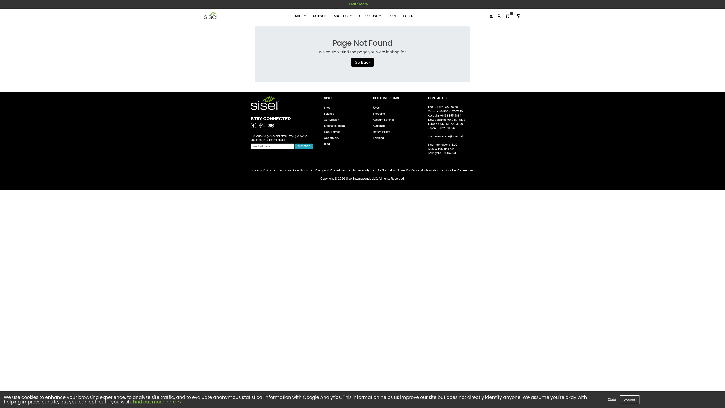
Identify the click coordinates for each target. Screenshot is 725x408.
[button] (211, 15)
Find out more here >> (157, 402)
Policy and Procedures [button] (330, 170)
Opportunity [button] (370, 16)
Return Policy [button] (381, 132)
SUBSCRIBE (304, 146)
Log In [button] (408, 16)
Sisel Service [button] (332, 132)
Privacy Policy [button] (261, 170)
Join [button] (392, 16)
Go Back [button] (362, 62)
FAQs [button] (376, 107)
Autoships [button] (379, 126)
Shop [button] (299, 16)
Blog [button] (327, 144)
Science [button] (319, 16)
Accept (629, 399)
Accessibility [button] (361, 170)
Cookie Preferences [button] (460, 170)
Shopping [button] (379, 113)
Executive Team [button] (334, 126)
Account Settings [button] (384, 119)
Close (612, 399)
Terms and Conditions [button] (293, 170)
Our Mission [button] (331, 119)
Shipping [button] (378, 138)
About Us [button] (341, 16)
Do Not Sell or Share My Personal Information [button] (408, 170)
